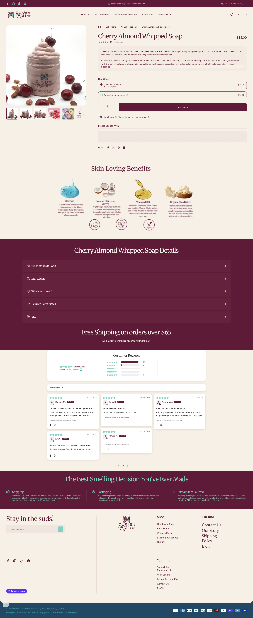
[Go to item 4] (54, 113)
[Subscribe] (60, 529)
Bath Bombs (163, 528)
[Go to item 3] (40, 113)
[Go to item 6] (82, 113)
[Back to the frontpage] (99, 26)
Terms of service (32, 613)
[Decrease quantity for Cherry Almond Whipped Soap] (101, 106)
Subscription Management (164, 569)
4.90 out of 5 (80, 366)
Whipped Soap (164, 532)
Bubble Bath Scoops (167, 537)
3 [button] (127, 466)
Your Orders (163, 574)
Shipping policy (44, 613)
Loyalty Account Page (168, 579)
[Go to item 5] (68, 113)
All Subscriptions (129, 26)
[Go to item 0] (12, 113)
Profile (160, 588)
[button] (112, 362)
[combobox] (234, 3)
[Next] (79, 71)
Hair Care (162, 542)
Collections (111, 26)
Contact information (57, 613)
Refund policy (10, 613)
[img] (56, 398)
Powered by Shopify (55, 608)
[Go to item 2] (26, 113)
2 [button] (123, 466)
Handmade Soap (165, 523)
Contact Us (163, 583)
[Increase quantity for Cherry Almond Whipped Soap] (114, 106)
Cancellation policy (71, 613)
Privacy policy (21, 613)
